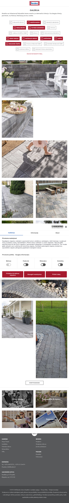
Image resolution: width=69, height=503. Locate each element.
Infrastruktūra (5, 449)
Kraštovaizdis (35, 22)
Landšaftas (4, 444)
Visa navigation (3, 3)
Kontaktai (38, 454)
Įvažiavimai (47, 38)
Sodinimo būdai (24, 49)
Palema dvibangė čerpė (34, 44)
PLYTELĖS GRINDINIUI (38, 28)
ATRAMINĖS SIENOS (18, 22)
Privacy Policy (44, 490)
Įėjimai (35, 33)
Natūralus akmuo (31, 38)
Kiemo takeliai (14, 38)
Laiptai (60, 38)
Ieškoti (66, 3)
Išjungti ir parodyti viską (34, 54)
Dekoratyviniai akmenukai (44, 49)
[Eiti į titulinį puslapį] (34, 3)
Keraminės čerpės (14, 44)
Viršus (34, 434)
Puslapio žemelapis (53, 490)
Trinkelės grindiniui (52, 22)
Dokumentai (39, 457)
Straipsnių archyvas (41, 444)
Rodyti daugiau (34, 383)
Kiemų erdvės (20, 28)
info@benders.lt (11, 467)
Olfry (3, 451)
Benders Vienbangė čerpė (55, 44)
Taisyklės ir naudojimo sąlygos (32, 490)
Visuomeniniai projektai (51, 33)
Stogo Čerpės (5, 441)
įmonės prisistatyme (41, 446)
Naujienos (38, 441)
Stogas (53, 28)
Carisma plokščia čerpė (19, 33)
